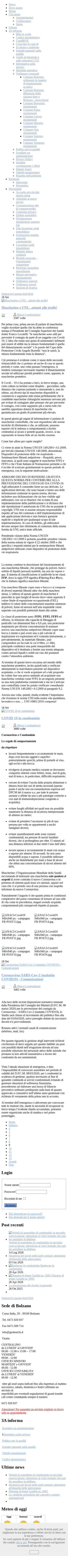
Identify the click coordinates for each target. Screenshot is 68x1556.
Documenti (15, 188)
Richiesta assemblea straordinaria (27, 269)
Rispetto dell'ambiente (28, 175)
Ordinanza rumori (26, 284)
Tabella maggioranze (28, 172)
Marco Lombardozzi (28, 314)
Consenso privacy (26, 211)
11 (10, 1151)
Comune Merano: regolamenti (33, 124)
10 (10, 1148)
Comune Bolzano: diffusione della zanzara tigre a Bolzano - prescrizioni (35, 95)
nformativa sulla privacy (17, 1434)
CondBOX (22, 40)
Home (12, 11)
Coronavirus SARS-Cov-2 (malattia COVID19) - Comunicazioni (28, 977)
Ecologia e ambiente (27, 47)
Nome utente (11, 1184)
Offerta (13, 27)
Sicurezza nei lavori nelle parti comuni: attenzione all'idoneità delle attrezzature (37, 1257)
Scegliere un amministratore (24, 154)
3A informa (15, 30)
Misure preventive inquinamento (26, 276)
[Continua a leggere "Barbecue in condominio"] (24, 1265)
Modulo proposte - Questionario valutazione (26, 261)
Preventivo (22, 185)
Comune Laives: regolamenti (32, 118)
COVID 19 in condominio (20, 718)
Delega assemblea (26, 215)
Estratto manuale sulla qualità (19, 1446)
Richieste (14, 179)
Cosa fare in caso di (27, 44)
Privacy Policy (24, 159)
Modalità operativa (26, 70)
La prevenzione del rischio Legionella (30, 1285)
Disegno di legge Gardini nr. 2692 (28, 1491)
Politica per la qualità (28, 149)
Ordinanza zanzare (26, 281)
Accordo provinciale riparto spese (27, 194)
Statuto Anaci (23, 169)
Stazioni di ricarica (26, 287)
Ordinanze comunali (27, 73)
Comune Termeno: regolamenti (34, 144)
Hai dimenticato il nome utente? (27, 1217)
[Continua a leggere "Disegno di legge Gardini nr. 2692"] (30, 1275)
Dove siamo (15, 7)
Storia (19, 24)
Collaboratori (23, 21)
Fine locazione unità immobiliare (27, 230)
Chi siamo (14, 14)
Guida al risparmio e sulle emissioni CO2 (27, 59)
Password (9, 1191)
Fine (11, 1164)
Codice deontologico (28, 37)
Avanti (12, 1161)
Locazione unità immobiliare (25, 246)
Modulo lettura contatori (24, 253)
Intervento (22, 182)
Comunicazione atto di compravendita (27, 207)
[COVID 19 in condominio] (18, 711)
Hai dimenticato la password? (25, 1213)
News (12, 4)
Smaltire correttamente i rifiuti (28, 164)
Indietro (13, 1125)
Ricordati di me (13, 1198)
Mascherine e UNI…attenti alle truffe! (29, 308)
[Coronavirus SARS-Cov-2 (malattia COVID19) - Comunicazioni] (34, 968)
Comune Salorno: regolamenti (33, 138)
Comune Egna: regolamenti (31, 111)
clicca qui (21, 1542)
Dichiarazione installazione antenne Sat (28, 222)
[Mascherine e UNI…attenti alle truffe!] (24, 300)
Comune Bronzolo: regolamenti (34, 105)
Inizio (12, 1122)
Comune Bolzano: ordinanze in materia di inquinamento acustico (34, 81)
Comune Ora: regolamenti (31, 131)
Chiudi (34, 1552)
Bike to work (23, 34)
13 (10, 1158)
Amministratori (24, 17)
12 (10, 1154)
